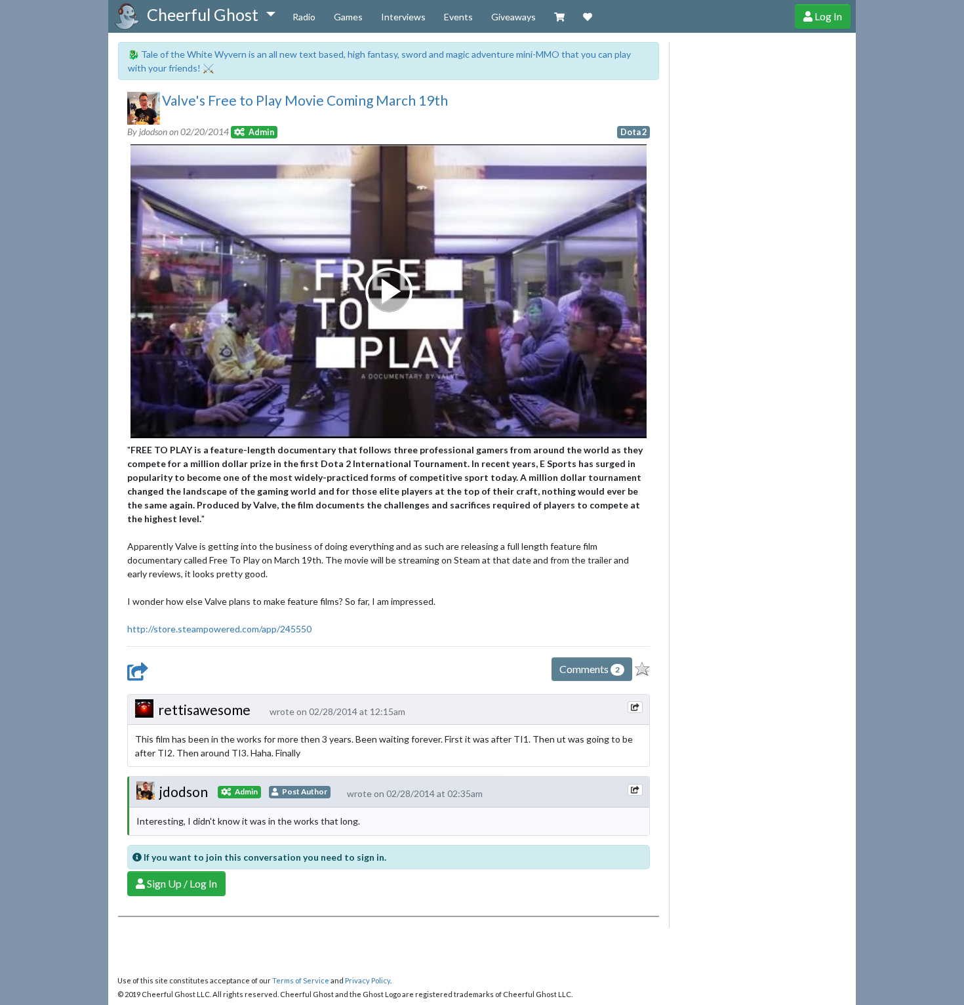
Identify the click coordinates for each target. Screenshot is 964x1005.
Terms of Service (300, 980)
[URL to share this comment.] (635, 707)
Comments (589, 669)
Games (348, 16)
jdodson (183, 791)
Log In (827, 16)
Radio (303, 16)
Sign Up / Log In (181, 883)
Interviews (403, 16)
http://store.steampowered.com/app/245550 (219, 628)
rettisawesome (204, 709)
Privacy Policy (367, 980)
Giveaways (513, 16)
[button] (211, 15)
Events (458, 16)
